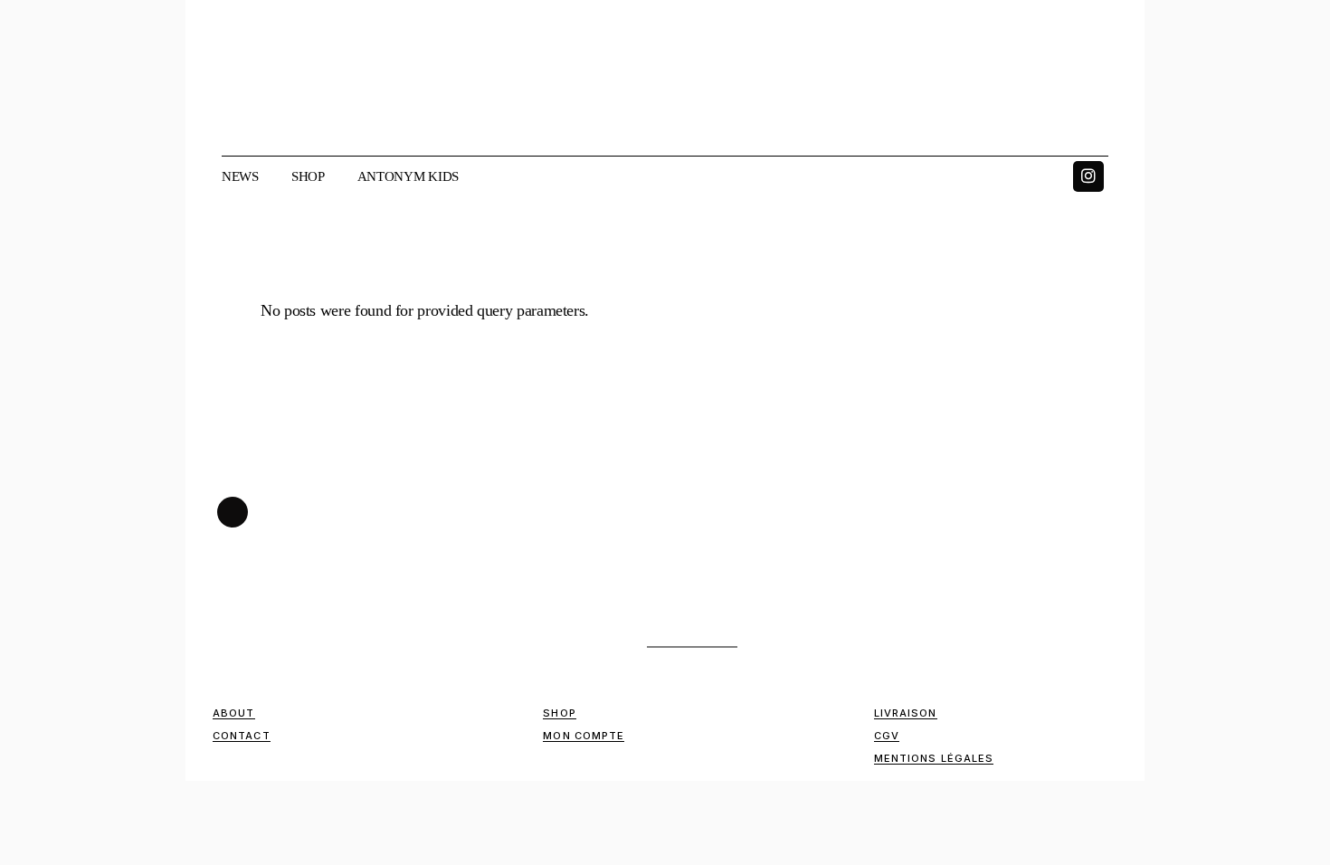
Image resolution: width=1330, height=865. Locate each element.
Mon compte (583, 735)
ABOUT (234, 713)
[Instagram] (1088, 176)
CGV (886, 735)
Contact (242, 735)
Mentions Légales (934, 758)
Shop (559, 713)
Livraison (905, 713)
